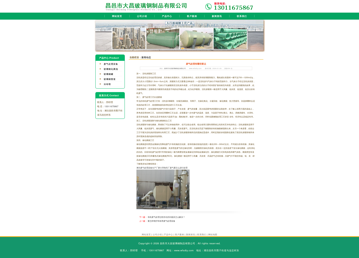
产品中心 (167, 16)
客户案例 (192, 16)
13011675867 (111, 106)
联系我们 (242, 16)
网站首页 (117, 16)
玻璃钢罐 (108, 74)
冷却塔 (107, 84)
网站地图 (212, 234)
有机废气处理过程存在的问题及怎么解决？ (166, 217)
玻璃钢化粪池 (111, 68)
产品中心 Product (109, 57)
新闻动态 (146, 57)
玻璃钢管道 (110, 79)
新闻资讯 (217, 16)
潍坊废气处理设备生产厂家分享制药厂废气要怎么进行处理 (161, 167)
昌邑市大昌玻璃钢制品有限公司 (175, 68)
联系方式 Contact (109, 95)
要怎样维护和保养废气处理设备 (161, 220)
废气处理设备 (111, 63)
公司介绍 (142, 16)
